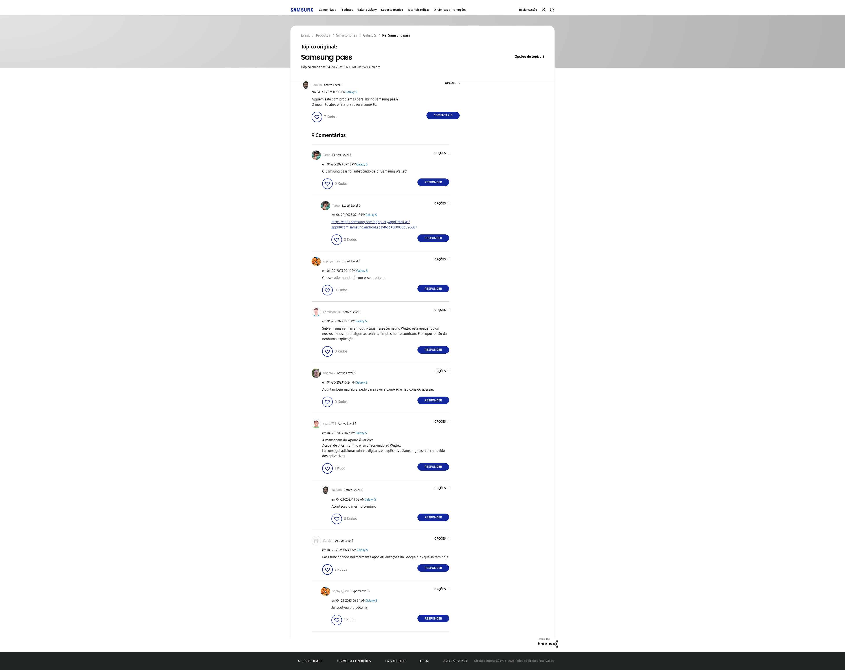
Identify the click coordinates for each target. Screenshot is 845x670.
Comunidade (327, 10)
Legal (425, 661)
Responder (433, 182)
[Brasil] (301, 10)
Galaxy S (351, 92)
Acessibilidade (310, 661)
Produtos (346, 10)
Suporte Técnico (392, 10)
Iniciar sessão (528, 10)
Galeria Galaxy (367, 10)
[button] (452, 83)
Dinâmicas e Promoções (450, 10)
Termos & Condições (354, 661)
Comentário (443, 115)
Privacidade (395, 661)
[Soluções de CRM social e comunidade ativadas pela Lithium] (548, 642)
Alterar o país (455, 661)
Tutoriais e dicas (418, 10)
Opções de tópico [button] (528, 56)
